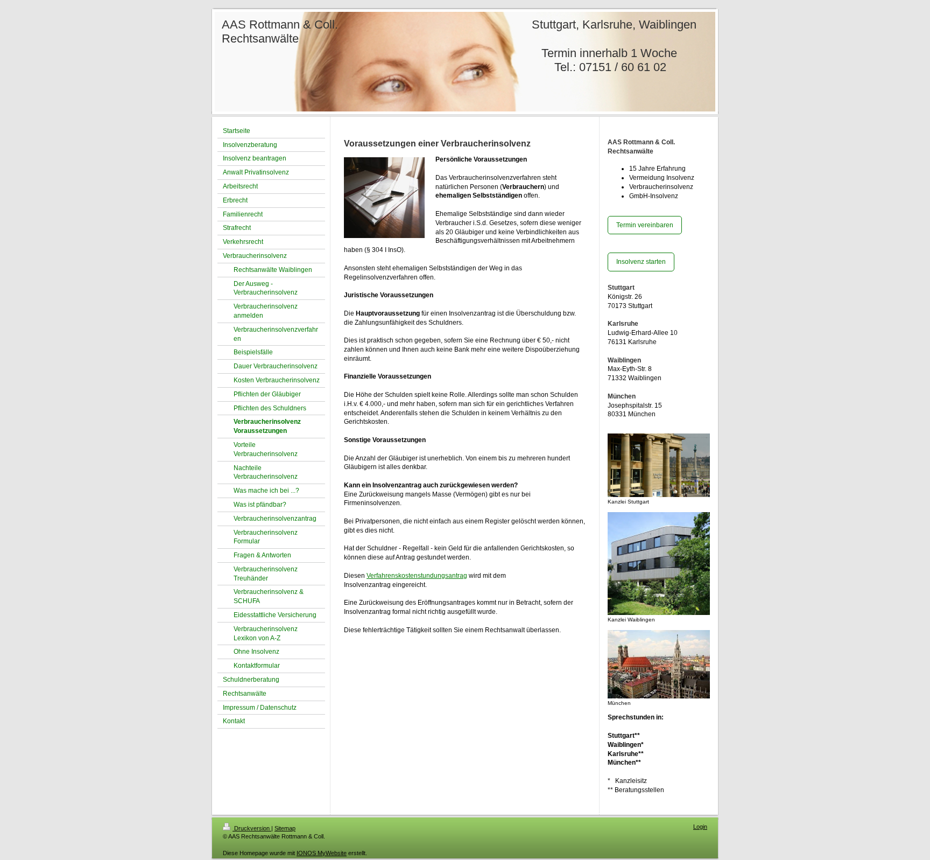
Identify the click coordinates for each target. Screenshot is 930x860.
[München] (659, 664)
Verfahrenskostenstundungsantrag (417, 575)
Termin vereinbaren (644, 225)
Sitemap (284, 828)
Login (700, 826)
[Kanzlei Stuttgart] (659, 465)
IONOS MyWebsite (322, 853)
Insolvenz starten (641, 261)
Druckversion (251, 828)
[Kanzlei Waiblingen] (659, 563)
